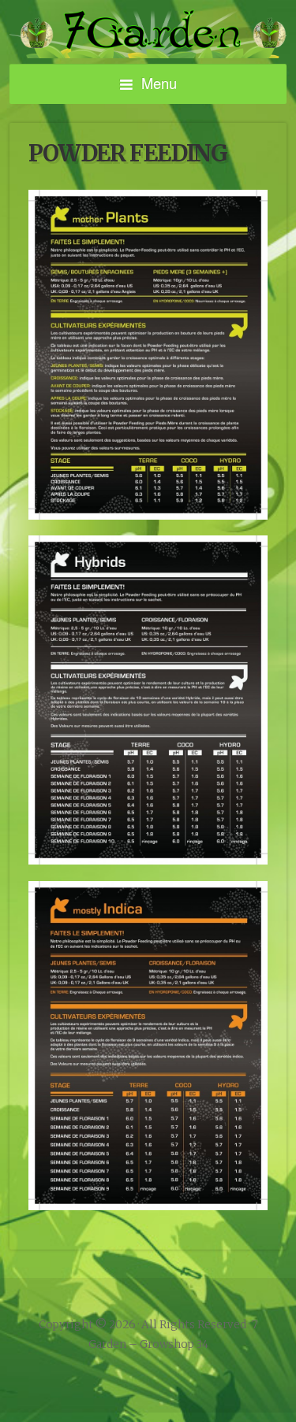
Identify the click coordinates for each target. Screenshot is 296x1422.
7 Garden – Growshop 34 (148, 33)
